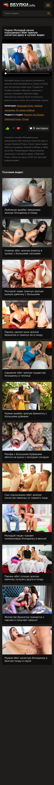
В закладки (39, 128)
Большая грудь (25, 106)
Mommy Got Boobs (34, 115)
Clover (25, 119)
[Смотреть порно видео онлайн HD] (18, 5)
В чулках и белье (25, 110)
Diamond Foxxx (12, 119)
